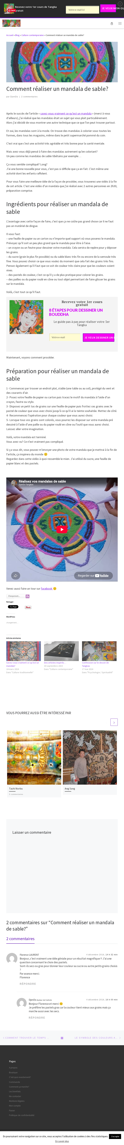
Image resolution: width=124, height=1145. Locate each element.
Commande (14, 1082)
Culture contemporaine (32, 35)
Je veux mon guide (109, 8)
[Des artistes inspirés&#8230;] (61, 651)
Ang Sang (70, 788)
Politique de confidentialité (21, 1115)
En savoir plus (62, 1141)
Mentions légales (16, 1101)
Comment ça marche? (19, 1086)
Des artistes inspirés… (55, 662)
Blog (17, 35)
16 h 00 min (112, 1000)
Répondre (28, 983)
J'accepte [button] (115, 1136)
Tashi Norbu (16, 788)
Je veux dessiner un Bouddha (99, 337)
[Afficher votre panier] (112, 23)
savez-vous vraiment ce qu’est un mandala (66, 113)
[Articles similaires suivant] (114, 722)
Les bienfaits (15, 1091)
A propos (13, 1067)
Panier (12, 1110)
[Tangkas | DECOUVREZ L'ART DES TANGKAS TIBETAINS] (11, 23)
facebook (47, 588)
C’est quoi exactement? (20, 1077)
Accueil (9, 35)
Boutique (13, 1072)
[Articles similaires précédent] (106, 722)
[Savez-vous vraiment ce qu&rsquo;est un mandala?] (23, 651)
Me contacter (15, 1096)
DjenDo (14, 97)
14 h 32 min (112, 955)
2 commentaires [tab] (20, 938)
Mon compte (15, 1105)
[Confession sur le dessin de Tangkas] (99, 651)
